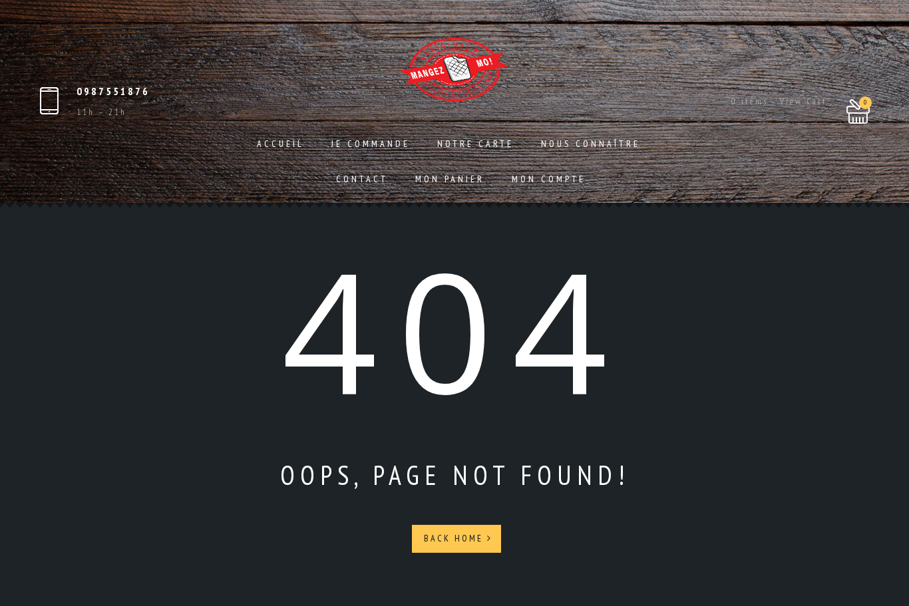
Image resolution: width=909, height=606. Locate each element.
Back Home (455, 538)
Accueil (280, 144)
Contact (362, 179)
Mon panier (449, 179)
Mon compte (549, 179)
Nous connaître (590, 144)
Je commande (370, 144)
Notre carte (475, 144)
